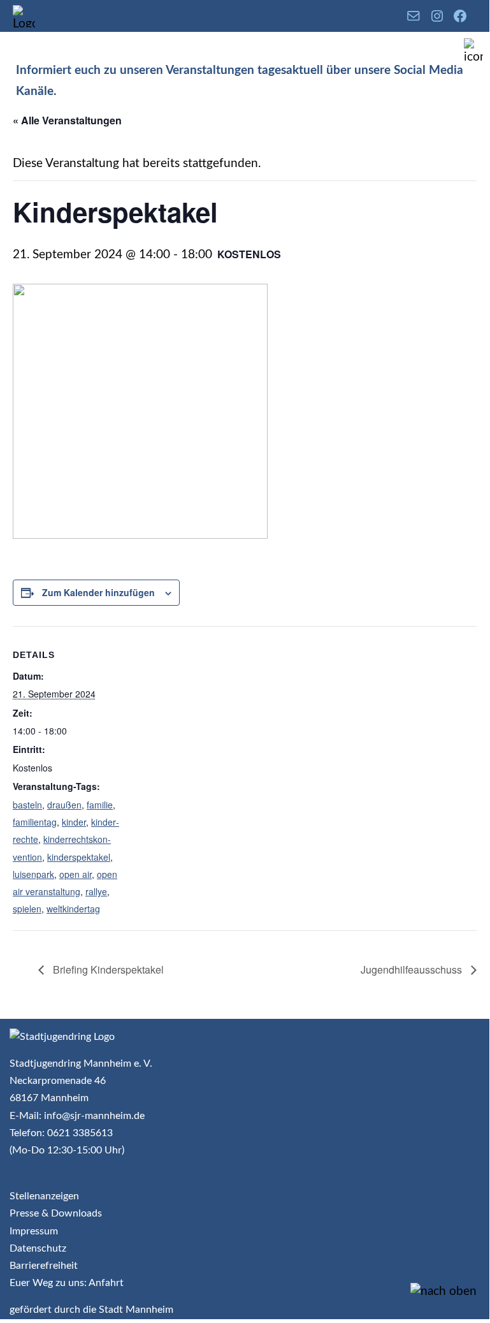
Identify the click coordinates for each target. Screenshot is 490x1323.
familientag (35, 821)
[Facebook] (460, 16)
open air (75, 874)
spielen (27, 908)
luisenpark (33, 874)
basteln (27, 804)
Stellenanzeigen (44, 1196)
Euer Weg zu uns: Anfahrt (67, 1283)
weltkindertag (73, 908)
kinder (74, 821)
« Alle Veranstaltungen (67, 120)
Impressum (34, 1231)
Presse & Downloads (56, 1213)
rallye (96, 891)
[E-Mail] (413, 16)
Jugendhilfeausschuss (413, 969)
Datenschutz (38, 1248)
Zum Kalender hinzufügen (98, 592)
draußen (64, 804)
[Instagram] (437, 16)
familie (100, 804)
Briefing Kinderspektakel (107, 969)
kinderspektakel (78, 857)
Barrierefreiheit (44, 1266)
